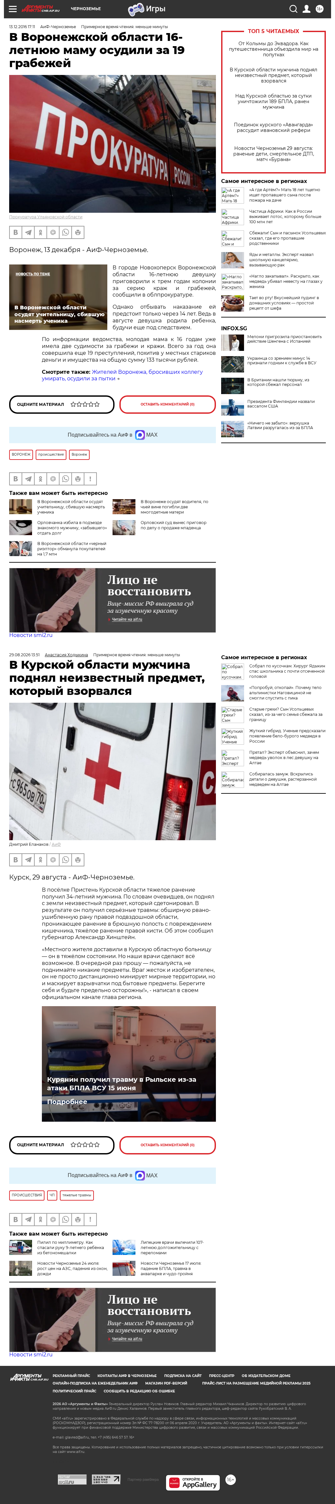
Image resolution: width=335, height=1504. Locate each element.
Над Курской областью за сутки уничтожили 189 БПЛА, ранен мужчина (273, 101)
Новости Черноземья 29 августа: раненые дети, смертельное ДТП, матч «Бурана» (273, 154)
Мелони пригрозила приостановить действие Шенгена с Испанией (284, 339)
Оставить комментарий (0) (168, 404)
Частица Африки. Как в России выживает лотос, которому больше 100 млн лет (285, 216)
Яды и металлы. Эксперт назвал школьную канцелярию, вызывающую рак (281, 259)
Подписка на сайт (183, 1376)
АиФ (56, 844)
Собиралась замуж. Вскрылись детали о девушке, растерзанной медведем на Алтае (283, 779)
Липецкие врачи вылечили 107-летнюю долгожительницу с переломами (172, 1247)
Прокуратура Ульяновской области (45, 216)
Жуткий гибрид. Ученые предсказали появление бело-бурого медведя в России (287, 736)
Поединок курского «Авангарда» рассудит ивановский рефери (273, 127)
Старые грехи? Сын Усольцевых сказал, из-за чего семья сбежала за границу (286, 714)
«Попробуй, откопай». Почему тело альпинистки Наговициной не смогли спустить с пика (285, 692)
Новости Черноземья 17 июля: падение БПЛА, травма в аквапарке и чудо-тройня (171, 1268)
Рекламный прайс (71, 1376)
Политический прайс (74, 1391)
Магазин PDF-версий (166, 1383)
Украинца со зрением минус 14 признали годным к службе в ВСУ (281, 360)
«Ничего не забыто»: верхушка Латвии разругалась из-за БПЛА (280, 425)
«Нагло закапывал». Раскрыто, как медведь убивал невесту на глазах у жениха (286, 281)
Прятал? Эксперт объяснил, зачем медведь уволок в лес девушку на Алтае (284, 757)
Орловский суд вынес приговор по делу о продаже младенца (173, 525)
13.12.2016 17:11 (22, 26)
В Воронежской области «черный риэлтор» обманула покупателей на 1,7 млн (71, 548)
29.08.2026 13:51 (24, 654)
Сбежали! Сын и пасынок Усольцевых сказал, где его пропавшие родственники (287, 238)
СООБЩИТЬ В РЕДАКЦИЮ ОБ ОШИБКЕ (139, 1391)
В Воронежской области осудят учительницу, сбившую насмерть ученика (71, 507)
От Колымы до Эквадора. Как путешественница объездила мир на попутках (273, 49)
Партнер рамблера (143, 1479)
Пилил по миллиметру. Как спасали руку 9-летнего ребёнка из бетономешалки (70, 1247)
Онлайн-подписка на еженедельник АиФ (95, 1383)
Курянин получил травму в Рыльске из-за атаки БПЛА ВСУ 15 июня (121, 1084)
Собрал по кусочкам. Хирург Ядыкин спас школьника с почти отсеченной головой (287, 671)
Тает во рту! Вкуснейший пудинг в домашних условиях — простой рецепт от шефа (284, 303)
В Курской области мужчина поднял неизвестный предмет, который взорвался (273, 75)
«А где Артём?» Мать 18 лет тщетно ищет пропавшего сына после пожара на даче (284, 195)
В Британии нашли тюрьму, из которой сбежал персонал (278, 382)
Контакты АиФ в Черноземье (127, 1376)
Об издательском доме (266, 1376)
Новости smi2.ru (31, 635)
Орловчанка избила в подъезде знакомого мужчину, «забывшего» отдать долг (72, 527)
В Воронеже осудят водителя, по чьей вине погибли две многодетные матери (174, 507)
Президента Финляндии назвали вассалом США (281, 403)
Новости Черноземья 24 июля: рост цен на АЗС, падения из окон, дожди (72, 1268)
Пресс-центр (221, 1376)
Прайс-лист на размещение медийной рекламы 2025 (256, 1383)
